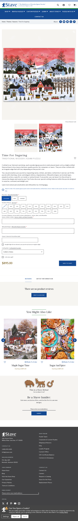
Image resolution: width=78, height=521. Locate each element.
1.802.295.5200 (7, 449)
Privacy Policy (63, 512)
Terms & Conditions (8, 485)
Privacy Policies (7, 482)
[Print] (67, 21)
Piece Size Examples (13, 194)
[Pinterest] (74, 21)
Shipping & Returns (45, 442)
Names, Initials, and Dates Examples (23, 217)
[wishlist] (75, 158)
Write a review (39, 295)
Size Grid (14, 202)
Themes (8, 21)
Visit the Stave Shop (8, 476)
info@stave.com (7, 452)
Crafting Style (11, 248)
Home (3, 21)
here (46, 185)
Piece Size (10, 195)
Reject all (16, 516)
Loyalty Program (44, 449)
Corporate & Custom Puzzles (48, 439)
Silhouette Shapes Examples (19, 226)
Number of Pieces (9, 203)
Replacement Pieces (45, 482)
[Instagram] (19, 503)
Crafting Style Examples (15, 248)
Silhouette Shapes (14, 227)
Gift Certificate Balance (46, 455)
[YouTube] (15, 503)
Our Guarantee (7, 479)
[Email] (64, 21)
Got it (25, 516)
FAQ (40, 446)
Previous (3, 340)
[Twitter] (3, 503)
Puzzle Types (43, 436)
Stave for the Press (45, 479)
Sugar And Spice (57, 365)
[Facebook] (60, 21)
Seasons (15, 21)
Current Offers (44, 452)
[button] (58, 5)
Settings (6, 516)
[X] (71, 21)
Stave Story (5, 470)
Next (75, 340)
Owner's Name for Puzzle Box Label (11, 236)
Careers (41, 473)
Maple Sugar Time (20, 365)
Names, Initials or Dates (24, 216)
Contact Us (39, 16)
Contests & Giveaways (46, 458)
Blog (3, 473)
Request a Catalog (45, 476)
